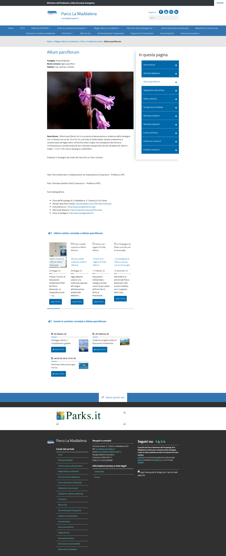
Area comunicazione (190, 33)
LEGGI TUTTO (55, 301)
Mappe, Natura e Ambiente (106, 28)
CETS (22, 28)
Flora (83, 41)
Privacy (97, 477)
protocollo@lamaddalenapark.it (109, 451)
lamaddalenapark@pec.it (105, 449)
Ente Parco (67, 33)
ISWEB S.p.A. (158, 460)
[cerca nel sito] (177, 18)
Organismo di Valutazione (142, 33)
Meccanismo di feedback (67, 549)
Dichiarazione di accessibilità (69, 543)
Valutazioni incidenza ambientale (40, 33)
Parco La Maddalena (79, 13)
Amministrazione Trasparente (110, 33)
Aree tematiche (167, 33)
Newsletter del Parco (66, 538)
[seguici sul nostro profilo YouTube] (166, 12)
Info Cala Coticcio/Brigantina (139, 28)
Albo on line (85, 33)
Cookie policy (99, 471)
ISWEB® (141, 462)
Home (10, 28)
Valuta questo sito (114, 397)
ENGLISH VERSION (40, 28)
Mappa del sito (63, 532)
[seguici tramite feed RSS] (176, 12)
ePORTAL (141, 457)
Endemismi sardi (94, 41)
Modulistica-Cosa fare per (206, 28)
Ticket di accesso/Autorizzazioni (71, 28)
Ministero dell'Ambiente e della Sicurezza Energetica (71, 2)
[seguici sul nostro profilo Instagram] (171, 12)
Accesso (220, 3)
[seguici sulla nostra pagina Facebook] (161, 12)
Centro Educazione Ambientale (174, 28)
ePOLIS (140, 460)
